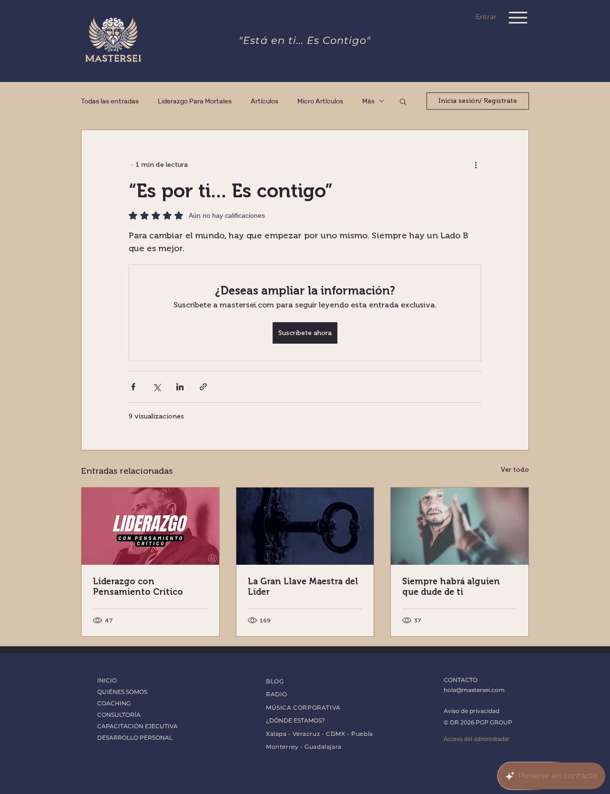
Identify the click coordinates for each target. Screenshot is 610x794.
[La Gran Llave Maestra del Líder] (305, 526)
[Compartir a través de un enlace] (203, 386)
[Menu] (517, 17)
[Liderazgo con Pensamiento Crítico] (150, 526)
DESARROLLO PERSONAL (135, 737)
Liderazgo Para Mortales (195, 101)
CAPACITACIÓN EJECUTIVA (137, 726)
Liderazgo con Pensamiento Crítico (138, 586)
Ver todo (514, 470)
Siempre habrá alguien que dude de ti (451, 586)
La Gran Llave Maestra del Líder (303, 586)
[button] (402, 101)
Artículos (264, 101)
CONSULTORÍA (119, 714)
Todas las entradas (110, 101)
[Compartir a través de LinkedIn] (179, 386)
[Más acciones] (475, 164)
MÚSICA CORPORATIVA (303, 707)
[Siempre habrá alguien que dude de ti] (460, 526)
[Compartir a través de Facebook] (133, 386)
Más (368, 101)
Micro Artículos (320, 101)
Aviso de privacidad (471, 710)
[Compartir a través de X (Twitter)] (156, 386)
